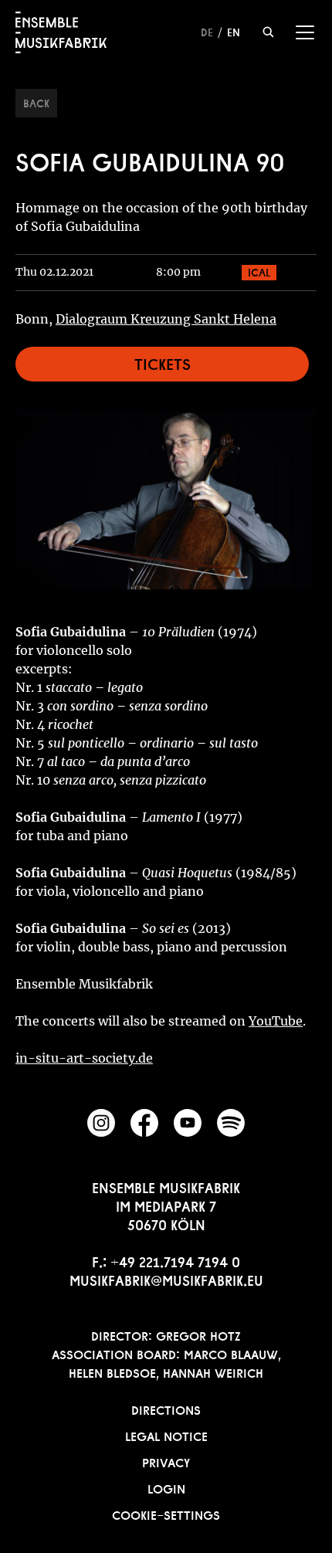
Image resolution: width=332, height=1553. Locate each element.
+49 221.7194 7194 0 (175, 1260)
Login (166, 1487)
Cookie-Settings (166, 1513)
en (233, 30)
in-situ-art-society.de (84, 1058)
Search (268, 32)
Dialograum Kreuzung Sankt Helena (166, 319)
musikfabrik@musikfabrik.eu (166, 1279)
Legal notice (166, 1435)
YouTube (276, 1021)
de (207, 30)
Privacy (166, 1461)
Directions (166, 1408)
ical (259, 271)
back (36, 102)
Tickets (162, 362)
